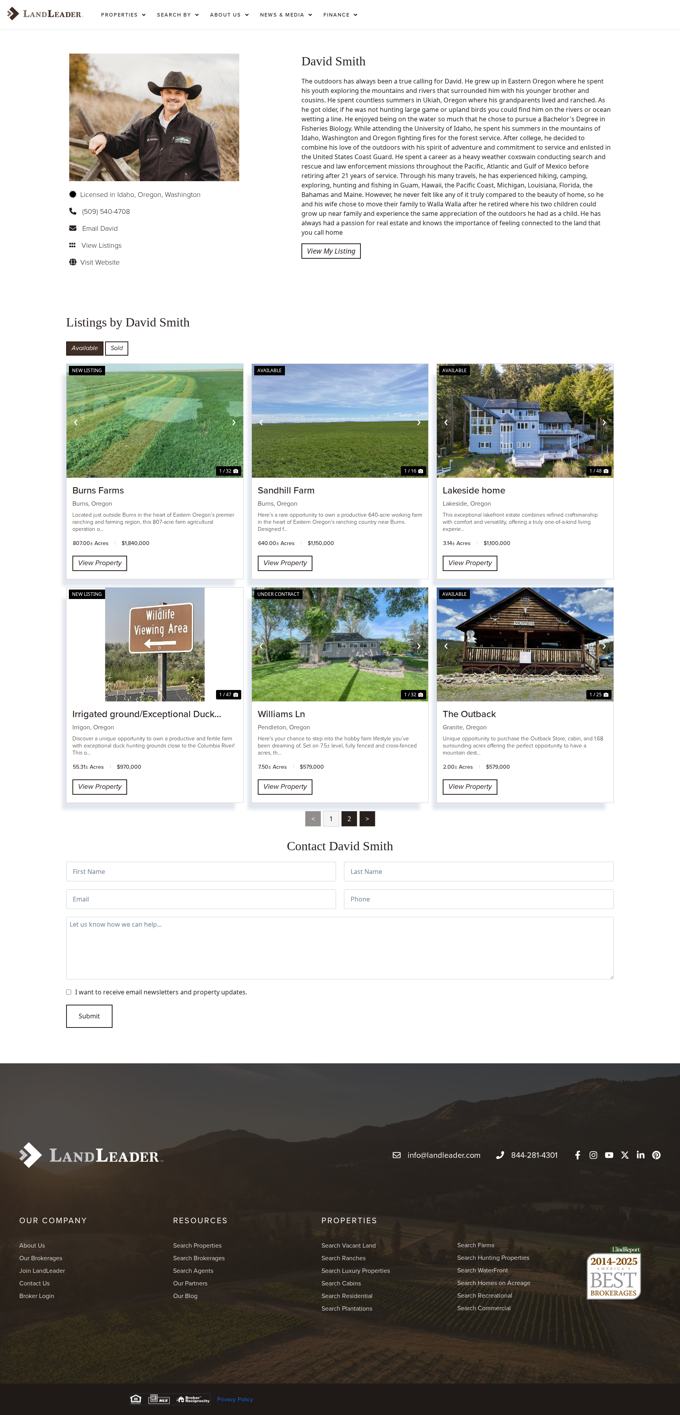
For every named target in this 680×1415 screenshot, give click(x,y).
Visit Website (100, 262)
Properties (119, 14)
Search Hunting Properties (493, 1257)
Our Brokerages (40, 1258)
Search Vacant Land (349, 1245)
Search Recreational (484, 1295)
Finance (336, 14)
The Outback (469, 713)
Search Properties (197, 1245)
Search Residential (347, 1295)
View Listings (101, 245)
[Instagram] (593, 1155)
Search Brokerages (199, 1258)
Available (85, 348)
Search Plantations (347, 1308)
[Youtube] (609, 1155)
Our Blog (185, 1295)
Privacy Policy (235, 1399)
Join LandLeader (42, 1270)
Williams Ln (281, 713)
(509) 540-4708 (106, 211)
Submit (89, 1016)
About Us (225, 14)
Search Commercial (484, 1308)
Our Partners (190, 1283)
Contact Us (34, 1283)
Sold (117, 348)
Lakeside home (474, 490)
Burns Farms (98, 490)
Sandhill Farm (286, 490)
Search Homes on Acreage (493, 1282)
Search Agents (193, 1270)
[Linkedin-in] (640, 1155)
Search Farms (475, 1245)
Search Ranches (344, 1258)
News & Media (282, 14)
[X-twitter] (625, 1155)
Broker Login (36, 1295)
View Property (100, 563)
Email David (100, 228)
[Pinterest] (656, 1155)
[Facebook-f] (577, 1155)
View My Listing (331, 251)
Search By (174, 14)
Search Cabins (341, 1283)
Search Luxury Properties (356, 1270)
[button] (124, 13)
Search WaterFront (482, 1270)
